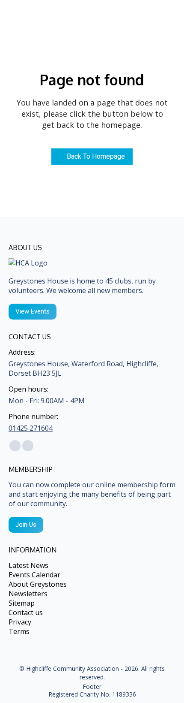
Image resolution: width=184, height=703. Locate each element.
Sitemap (22, 603)
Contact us (26, 612)
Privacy (20, 622)
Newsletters (28, 593)
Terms (19, 631)
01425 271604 (31, 428)
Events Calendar (34, 574)
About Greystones (38, 584)
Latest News (28, 565)
